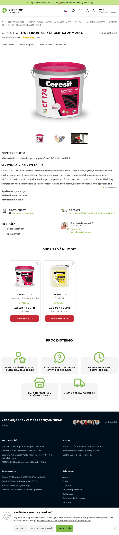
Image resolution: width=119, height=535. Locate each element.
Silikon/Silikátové (95, 22)
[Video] (79, 138)
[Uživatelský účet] (87, 10)
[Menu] (113, 10)
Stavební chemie (16, 22)
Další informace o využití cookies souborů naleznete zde (64, 520)
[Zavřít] (114, 528)
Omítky (78, 22)
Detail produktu (25, 318)
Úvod (2, 22)
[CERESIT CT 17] (59, 276)
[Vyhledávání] (73, 10)
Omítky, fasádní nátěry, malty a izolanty (50, 22)
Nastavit (21, 528)
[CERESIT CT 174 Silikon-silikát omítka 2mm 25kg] (59, 89)
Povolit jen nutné (41, 528)
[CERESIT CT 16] (24, 276)
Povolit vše (64, 528)
